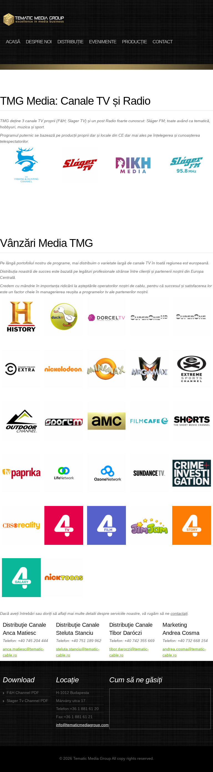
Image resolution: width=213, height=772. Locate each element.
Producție (134, 41)
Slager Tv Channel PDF (27, 700)
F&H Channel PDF (23, 692)
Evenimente (102, 41)
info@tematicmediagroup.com (82, 725)
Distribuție (70, 41)
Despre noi (39, 41)
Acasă (13, 41)
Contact (163, 41)
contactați (179, 613)
